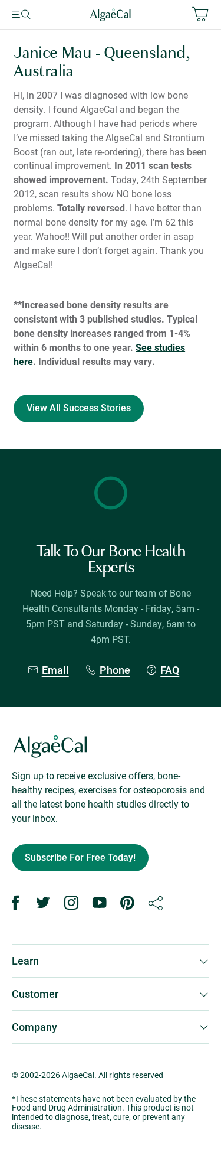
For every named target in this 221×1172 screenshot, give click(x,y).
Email (55, 670)
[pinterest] (127, 903)
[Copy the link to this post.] (155, 903)
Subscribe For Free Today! (80, 857)
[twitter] (43, 903)
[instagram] (71, 903)
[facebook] (15, 903)
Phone (115, 670)
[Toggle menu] (37, 15)
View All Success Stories (79, 408)
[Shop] (176, 15)
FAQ (169, 670)
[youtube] (99, 903)
